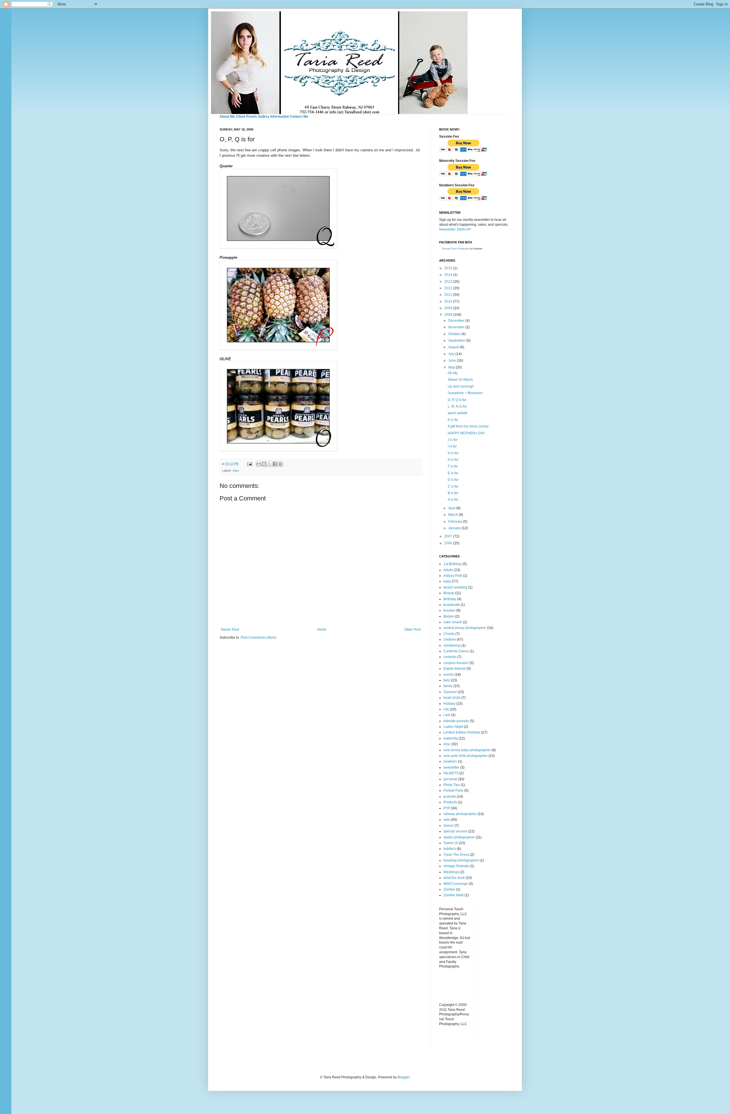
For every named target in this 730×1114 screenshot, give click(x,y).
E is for (453, 473)
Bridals (448, 616)
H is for (453, 453)
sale (446, 820)
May (452, 367)
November (456, 327)
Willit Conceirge (455, 884)
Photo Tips (451, 785)
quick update (458, 413)
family (448, 686)
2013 (448, 282)
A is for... (454, 500)
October (454, 334)
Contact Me (299, 117)
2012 (448, 288)
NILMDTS (451, 773)
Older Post (412, 630)
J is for (453, 440)
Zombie (449, 889)
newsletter (451, 767)
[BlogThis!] (264, 464)
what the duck (454, 878)
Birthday (449, 599)
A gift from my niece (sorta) (468, 426)
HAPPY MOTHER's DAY (466, 433)
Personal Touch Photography (455, 248)
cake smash (452, 622)
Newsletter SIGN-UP (455, 229)
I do (446, 709)
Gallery (263, 117)
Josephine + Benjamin (465, 393)
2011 (448, 295)
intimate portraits (456, 721)
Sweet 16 (450, 843)
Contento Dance (456, 651)
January (455, 528)
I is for (452, 446)
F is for (453, 466)
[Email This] (258, 464)
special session (455, 831)
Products (450, 802)
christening (452, 645)
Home (322, 630)
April (452, 508)
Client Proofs (246, 117)
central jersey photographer (464, 628)
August (454, 347)
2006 (448, 543)
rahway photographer (460, 814)
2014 (448, 275)
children (449, 639)
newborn (450, 761)
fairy (446, 680)
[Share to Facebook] (275, 464)
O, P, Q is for (457, 400)
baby (447, 581)
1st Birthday (452, 564)
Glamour (450, 692)
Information (279, 117)
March (453, 515)
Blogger (403, 1077)
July (451, 354)
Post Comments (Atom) (258, 638)
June (452, 360)
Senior (448, 826)
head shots (452, 698)
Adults (448, 570)
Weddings (451, 872)
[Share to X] (269, 464)
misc (236, 470)
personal (450, 779)
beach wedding (455, 587)
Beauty (448, 593)
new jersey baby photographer (467, 750)
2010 (448, 302)
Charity (449, 634)
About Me (227, 117)
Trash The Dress (456, 855)
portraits (449, 797)
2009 (448, 308)
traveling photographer (461, 860)
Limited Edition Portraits (461, 732)
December (456, 321)
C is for (453, 486)
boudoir (449, 610)
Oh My (453, 373)
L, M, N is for (457, 406)
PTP (446, 808)
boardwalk (451, 605)
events (448, 675)
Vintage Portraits (456, 866)
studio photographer (459, 837)
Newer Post (230, 630)
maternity (450, 738)
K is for (453, 420)
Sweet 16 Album (460, 380)
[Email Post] (249, 463)
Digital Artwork (454, 669)
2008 (448, 315)
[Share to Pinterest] (280, 464)
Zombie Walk (453, 895)
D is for (453, 480)
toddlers (449, 849)
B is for (453, 493)
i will (446, 715)
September (457, 341)
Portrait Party (453, 791)
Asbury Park (452, 576)
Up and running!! (461, 386)
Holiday (449, 704)
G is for (453, 460)
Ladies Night (453, 727)
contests (449, 657)
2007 (448, 536)
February (455, 522)
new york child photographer (465, 756)
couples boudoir (456, 663)
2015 (448, 268)
